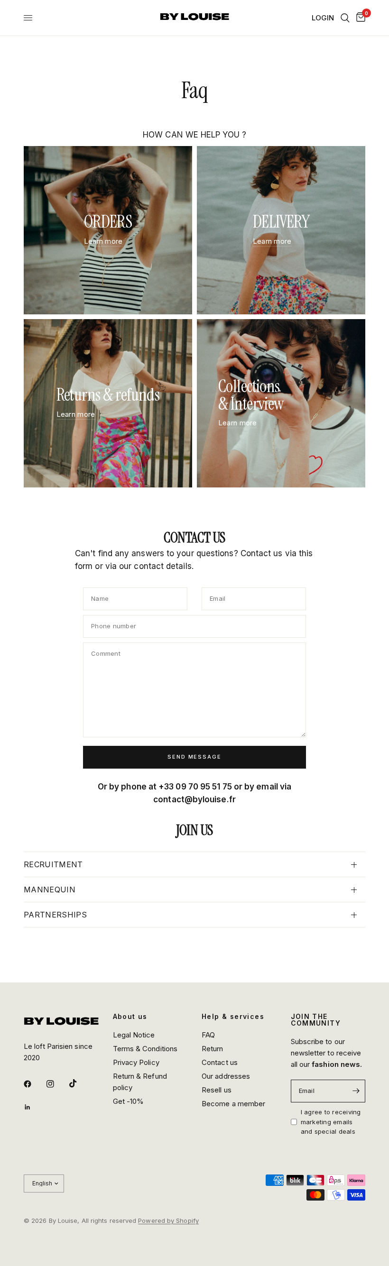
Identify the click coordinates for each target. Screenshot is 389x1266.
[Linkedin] (34, 1107)
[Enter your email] (355, 1091)
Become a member (233, 1103)
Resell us (217, 1089)
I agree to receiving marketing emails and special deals (331, 1122)
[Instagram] (56, 1083)
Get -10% (128, 1101)
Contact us (220, 1062)
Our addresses (226, 1076)
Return (212, 1048)
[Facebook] (34, 1083)
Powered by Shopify (168, 1220)
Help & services (233, 1016)
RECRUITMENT (53, 864)
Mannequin (49, 889)
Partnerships (55, 914)
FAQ (208, 1034)
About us (130, 1016)
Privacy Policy (136, 1062)
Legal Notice (134, 1034)
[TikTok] (79, 1083)
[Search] (345, 18)
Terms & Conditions (145, 1048)
